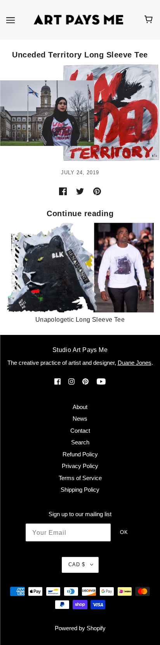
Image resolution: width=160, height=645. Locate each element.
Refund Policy (80, 454)
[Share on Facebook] (62, 191)
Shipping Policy (80, 489)
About (80, 407)
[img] (57, 381)
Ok (124, 532)
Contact (80, 430)
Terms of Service (80, 478)
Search (80, 442)
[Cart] (149, 20)
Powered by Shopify (80, 628)
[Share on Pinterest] (97, 191)
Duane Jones (134, 362)
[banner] (78, 19)
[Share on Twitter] (80, 191)
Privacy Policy (80, 466)
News (80, 418)
